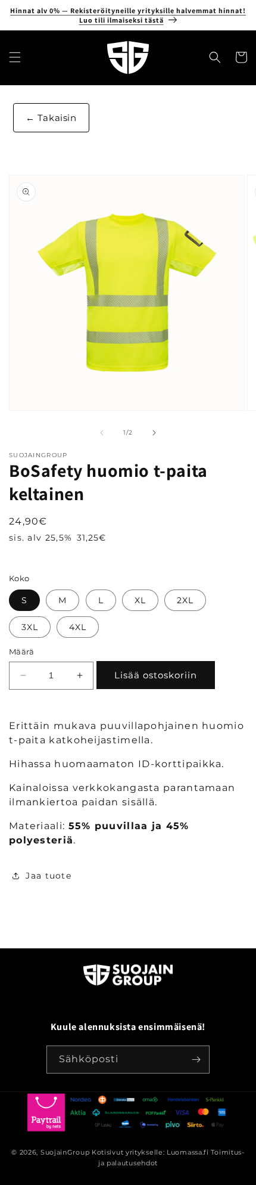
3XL (29, 627)
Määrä (21, 651)
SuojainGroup (64, 1152)
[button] (15, 57)
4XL (77, 627)
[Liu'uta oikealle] (154, 433)
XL (140, 600)
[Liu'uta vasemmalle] (102, 433)
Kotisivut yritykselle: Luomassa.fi (150, 1152)
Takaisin (55, 117)
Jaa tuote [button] (48, 875)
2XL (185, 600)
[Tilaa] (196, 1060)
